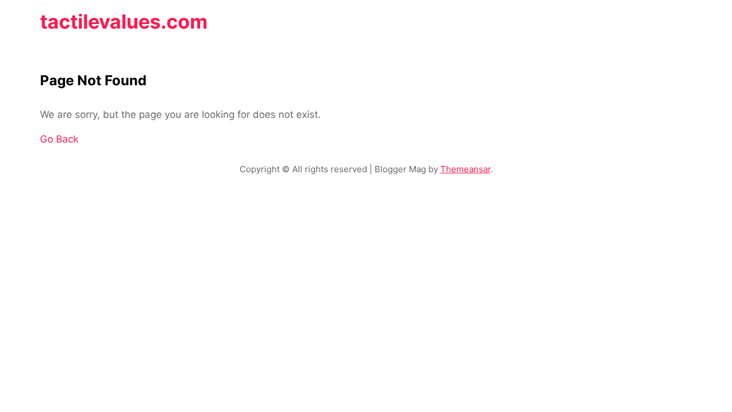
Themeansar (465, 169)
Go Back (59, 139)
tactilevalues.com (124, 21)
